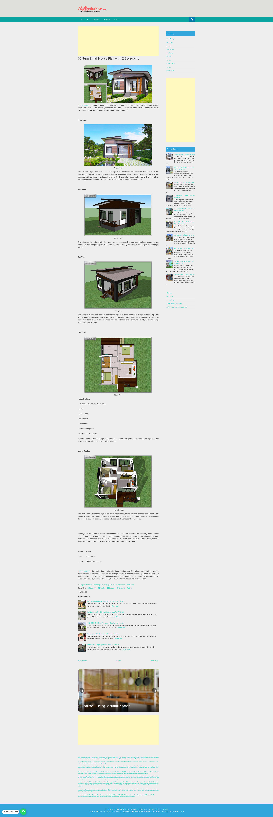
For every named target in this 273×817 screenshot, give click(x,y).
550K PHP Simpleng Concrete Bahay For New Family (105, 623)
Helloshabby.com (84, 105)
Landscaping (170, 70)
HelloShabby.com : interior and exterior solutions (133, 809)
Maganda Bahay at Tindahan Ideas (184, 248)
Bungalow (83, 585)
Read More (115, 606)
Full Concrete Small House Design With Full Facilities (105, 612)
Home (118, 661)
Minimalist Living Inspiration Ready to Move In (103, 645)
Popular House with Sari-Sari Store (184, 182)
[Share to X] (84, 592)
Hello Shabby (163, 809)
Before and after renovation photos (176, 307)
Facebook (92, 588)
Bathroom (106, 19)
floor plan (89, 585)
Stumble (122, 588)
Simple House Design (177, 811)
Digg (130, 588)
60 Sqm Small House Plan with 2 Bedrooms (108, 58)
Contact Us (169, 296)
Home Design (97, 585)
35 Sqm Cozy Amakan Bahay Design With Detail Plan (105, 601)
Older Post (154, 661)
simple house (122, 585)
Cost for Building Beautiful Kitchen (105, 706)
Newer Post (82, 661)
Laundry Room (170, 63)
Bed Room (95, 19)
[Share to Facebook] (86, 592)
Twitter (102, 588)
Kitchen (117, 19)
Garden (168, 60)
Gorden (168, 67)
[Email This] (80, 592)
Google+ (112, 588)
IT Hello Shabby (101, 811)
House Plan (113, 585)
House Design (105, 585)
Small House (130, 585)
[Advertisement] (118, 41)
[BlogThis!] (82, 592)
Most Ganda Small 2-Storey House (184, 235)
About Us (169, 293)
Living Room (84, 19)
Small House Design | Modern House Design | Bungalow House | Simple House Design (140, 811)
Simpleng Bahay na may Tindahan (184, 274)
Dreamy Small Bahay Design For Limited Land (103, 634)
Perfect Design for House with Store (184, 154)
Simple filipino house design (174, 303)
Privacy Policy (170, 300)
